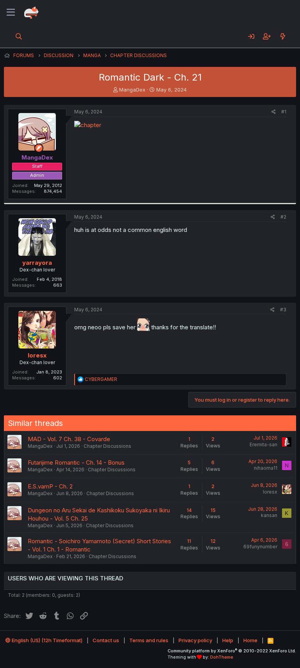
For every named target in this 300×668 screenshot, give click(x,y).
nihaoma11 (265, 468)
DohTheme (221, 657)
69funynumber (260, 546)
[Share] (274, 112)
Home (250, 640)
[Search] (19, 36)
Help (227, 640)
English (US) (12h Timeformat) (46, 640)
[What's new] (283, 36)
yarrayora (37, 262)
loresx (37, 355)
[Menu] (11, 12)
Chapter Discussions (107, 446)
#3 (283, 309)
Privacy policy (195, 640)
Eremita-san (263, 444)
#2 (283, 217)
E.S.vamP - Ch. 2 (50, 486)
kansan (269, 515)
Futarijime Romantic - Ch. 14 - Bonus (76, 462)
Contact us (106, 640)
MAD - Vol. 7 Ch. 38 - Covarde (69, 439)
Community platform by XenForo (232, 651)
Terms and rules (148, 640)
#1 (283, 112)
